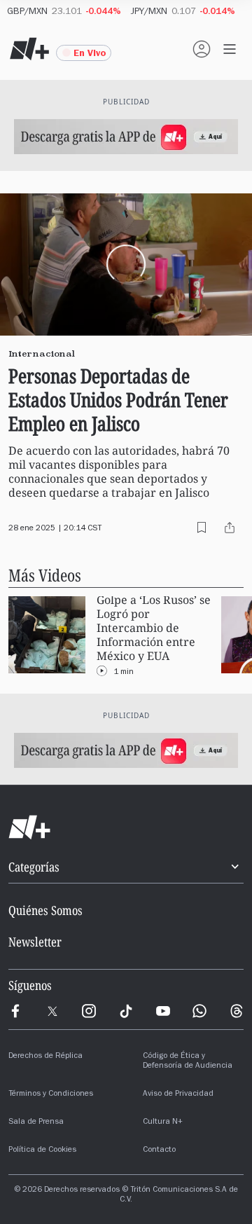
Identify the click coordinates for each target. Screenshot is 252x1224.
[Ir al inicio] (126, 827)
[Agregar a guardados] (202, 528)
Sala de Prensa (36, 1122)
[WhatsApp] (199, 1011)
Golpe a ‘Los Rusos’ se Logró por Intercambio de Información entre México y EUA (154, 628)
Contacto (159, 1150)
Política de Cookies (42, 1150)
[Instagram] (89, 1011)
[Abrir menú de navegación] (229, 49)
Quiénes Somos (45, 910)
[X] (52, 1011)
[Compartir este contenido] (230, 528)
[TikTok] (126, 1011)
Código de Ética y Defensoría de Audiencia (187, 1061)
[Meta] (15, 1011)
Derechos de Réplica (45, 1056)
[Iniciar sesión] (201, 49)
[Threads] (237, 1011)
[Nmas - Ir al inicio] (29, 49)
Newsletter (35, 941)
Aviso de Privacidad (178, 1094)
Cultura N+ (163, 1122)
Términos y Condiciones (50, 1094)
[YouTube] (163, 1011)
